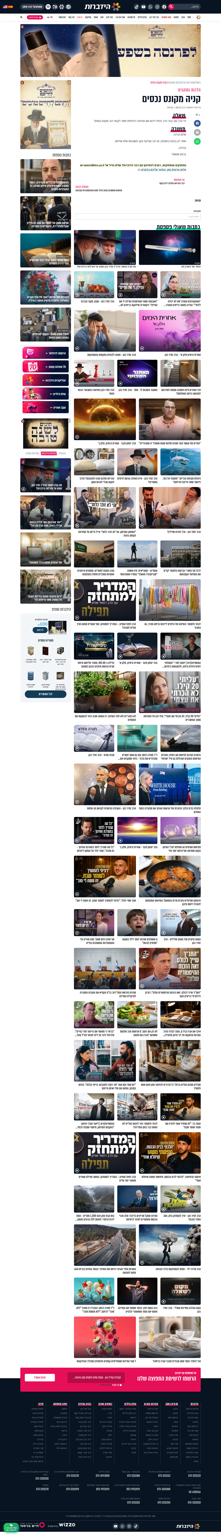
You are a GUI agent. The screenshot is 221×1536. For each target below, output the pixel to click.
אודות (196, 1461)
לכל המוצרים (45, 694)
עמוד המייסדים (192, 1452)
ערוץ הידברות (192, 1413)
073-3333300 (163, 1489)
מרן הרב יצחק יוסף (83, 1417)
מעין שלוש (39, 1430)
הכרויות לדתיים (106, 1448)
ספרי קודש (107, 1452)
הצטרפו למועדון (33, 17)
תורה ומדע (173, 1435)
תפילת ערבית (37, 1417)
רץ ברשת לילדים (129, 1413)
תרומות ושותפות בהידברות (159, 1471)
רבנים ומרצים (84, 1404)
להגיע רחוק (153, 1439)
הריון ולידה (62, 1439)
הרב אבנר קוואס (84, 1452)
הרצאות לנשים (61, 1443)
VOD (189, 17)
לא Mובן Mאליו (152, 1413)
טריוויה (133, 1439)
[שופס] (62, 7)
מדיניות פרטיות (192, 1408)
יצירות (133, 1448)
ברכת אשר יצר (37, 1456)
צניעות (64, 1430)
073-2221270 (42, 1489)
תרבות (175, 1439)
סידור (40, 1404)
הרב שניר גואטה (84, 1430)
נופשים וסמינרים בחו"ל (130, 1498)
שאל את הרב (120, 17)
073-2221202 (133, 1502)
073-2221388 (133, 1476)
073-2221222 (194, 1476)
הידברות (194, 1404)
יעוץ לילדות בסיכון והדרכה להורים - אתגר (35, 1473)
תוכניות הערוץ (151, 1404)
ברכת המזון (38, 1426)
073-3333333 (194, 1502)
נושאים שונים (105, 1404)
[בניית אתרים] (67, 1526)
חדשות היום (173, 1417)
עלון (102, 17)
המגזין (175, 1413)
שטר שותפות (166, 17)
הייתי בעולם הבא (151, 1452)
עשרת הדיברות (105, 1421)
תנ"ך (110, 1413)
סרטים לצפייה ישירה (127, 1421)
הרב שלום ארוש (84, 1448)
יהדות (175, 1408)
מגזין (183, 17)
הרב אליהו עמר (84, 1456)
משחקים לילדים (129, 1430)
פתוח (156, 1426)
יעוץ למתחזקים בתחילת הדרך (66, 1471)
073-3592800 (102, 1476)
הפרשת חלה (61, 1448)
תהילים (40, 1439)
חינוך (110, 1435)
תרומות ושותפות (191, 1443)
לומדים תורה (107, 1408)
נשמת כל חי (38, 1452)
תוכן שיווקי (174, 1456)
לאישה (64, 1408)
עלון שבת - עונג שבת (131, 1471)
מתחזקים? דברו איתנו (32, 7)
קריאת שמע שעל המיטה (33, 1461)
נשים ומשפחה (60, 1404)
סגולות (109, 1430)
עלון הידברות (193, 1417)
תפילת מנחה (37, 1413)
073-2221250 (164, 1502)
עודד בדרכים (153, 1408)
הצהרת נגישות (192, 1456)
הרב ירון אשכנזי (84, 1435)
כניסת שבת (193, 1435)
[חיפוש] (171, 7)
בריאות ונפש (107, 1439)
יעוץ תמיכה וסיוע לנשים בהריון (127, 1485)
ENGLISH (62, 17)
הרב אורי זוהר (85, 1443)
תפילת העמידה (37, 1421)
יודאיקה (109, 1456)
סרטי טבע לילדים (129, 1443)
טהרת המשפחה (60, 1417)
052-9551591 (133, 1489)
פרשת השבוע (172, 1448)
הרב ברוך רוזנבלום (83, 1439)
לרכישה (40, 630)
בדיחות (133, 1417)
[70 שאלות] (55, 7)
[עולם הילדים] (68, 7)
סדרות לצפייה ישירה (127, 1426)
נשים (176, 1421)
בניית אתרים (53, 1526)
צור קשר (71, 17)
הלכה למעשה (152, 1421)
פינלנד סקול (107, 1426)
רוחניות (175, 1426)
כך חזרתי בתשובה (150, 1443)
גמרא (110, 1417)
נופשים (195, 1439)
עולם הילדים (142, 17)
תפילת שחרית (37, 1408)
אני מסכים (109, 1385)
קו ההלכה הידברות (162, 1485)
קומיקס (133, 1435)
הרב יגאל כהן (85, 1426)
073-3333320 (42, 1478)
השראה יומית (152, 1448)
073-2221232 (72, 1476)
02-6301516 (195, 1492)
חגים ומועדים (172, 1452)
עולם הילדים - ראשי (128, 1408)
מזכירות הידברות (194, 1471)
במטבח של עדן (151, 1417)
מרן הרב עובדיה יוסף (82, 1413)
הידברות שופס (192, 1448)
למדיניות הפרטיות (106, 1385)
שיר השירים (38, 1448)
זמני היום (109, 17)
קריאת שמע (38, 1435)
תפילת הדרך (38, 1443)
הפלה (64, 1435)
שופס (96, 17)
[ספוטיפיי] (48, 7)
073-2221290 (72, 1489)
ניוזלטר (195, 1421)
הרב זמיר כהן (154, 17)
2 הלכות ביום (192, 1426)
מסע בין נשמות (152, 1435)
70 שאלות (131, 17)
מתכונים (63, 1413)
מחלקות (88, 17)
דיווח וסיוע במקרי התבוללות (98, 1485)
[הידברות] (102, 6)
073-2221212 (164, 1476)
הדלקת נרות (62, 1421)
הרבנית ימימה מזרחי (58, 1426)
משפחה (174, 1430)
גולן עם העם (152, 1430)
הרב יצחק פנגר (84, 1421)
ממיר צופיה (196, 1498)
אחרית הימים (106, 1443)
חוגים (134, 1452)
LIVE (51, 17)
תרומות (80, 17)
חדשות (176, 17)
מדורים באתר (171, 1404)
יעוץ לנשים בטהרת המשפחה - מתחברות (188, 1486)
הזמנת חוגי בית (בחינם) (69, 1485)
